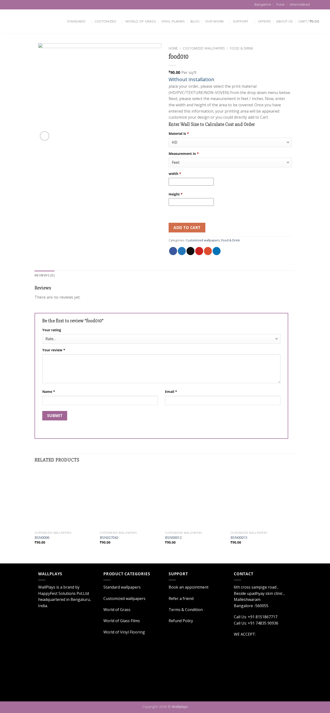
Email (171, 391)
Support (241, 21)
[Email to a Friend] (190, 251)
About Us (284, 21)
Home (173, 48)
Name (48, 391)
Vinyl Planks (173, 21)
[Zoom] (44, 136)
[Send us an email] (324, 5)
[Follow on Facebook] (314, 5)
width (175, 173)
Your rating (51, 330)
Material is (179, 133)
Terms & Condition (186, 609)
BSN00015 (238, 537)
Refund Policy (181, 620)
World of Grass (116, 609)
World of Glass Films (121, 620)
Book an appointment (188, 587)
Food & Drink (241, 48)
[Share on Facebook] (173, 251)
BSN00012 (173, 537)
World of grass (140, 21)
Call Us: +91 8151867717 (30, 4)
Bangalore (262, 4)
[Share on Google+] (208, 251)
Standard (76, 21)
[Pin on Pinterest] (199, 251)
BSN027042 (109, 537)
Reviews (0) (45, 275)
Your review (53, 350)
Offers (264, 21)
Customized (105, 21)
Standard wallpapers (122, 587)
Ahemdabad (300, 4)
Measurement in (184, 153)
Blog (195, 21)
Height (176, 194)
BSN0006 (42, 537)
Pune (280, 4)
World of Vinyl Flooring (124, 632)
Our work (214, 21)
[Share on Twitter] (182, 251)
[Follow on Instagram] (319, 5)
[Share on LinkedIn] (217, 251)
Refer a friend (181, 598)
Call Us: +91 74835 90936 (256, 623)
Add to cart (186, 227)
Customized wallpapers (204, 48)
